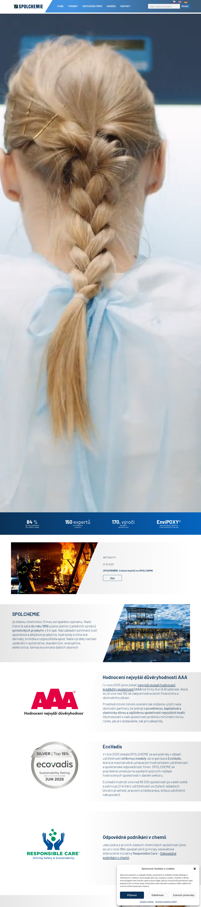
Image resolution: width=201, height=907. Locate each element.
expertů (77, 522)
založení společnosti (123, 526)
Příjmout (132, 895)
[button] (194, 868)
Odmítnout (158, 895)
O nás (60, 6)
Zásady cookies (147, 901)
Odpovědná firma (92, 6)
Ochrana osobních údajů (166, 901)
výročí (123, 522)
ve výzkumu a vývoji (78, 526)
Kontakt (125, 6)
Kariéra (111, 6)
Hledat (185, 6)
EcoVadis (174, 758)
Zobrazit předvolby (184, 895)
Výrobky (73, 6)
